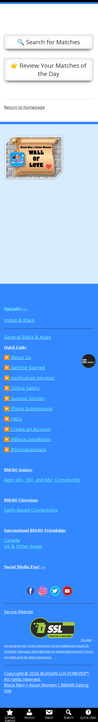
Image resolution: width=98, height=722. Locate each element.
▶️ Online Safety (22, 388)
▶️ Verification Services (29, 378)
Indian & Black (19, 320)
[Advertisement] (49, 230)
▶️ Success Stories (24, 398)
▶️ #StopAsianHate (25, 449)
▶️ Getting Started (24, 367)
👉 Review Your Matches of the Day (48, 69)
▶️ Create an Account (27, 429)
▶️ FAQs (13, 419)
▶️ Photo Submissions (28, 409)
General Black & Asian (27, 337)
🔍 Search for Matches (48, 42)
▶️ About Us (17, 357)
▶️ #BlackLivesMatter (28, 439)
